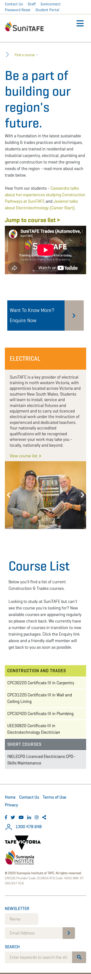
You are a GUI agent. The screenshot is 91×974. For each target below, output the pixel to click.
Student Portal (47, 10)
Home (10, 797)
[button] (40, 524)
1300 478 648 (28, 826)
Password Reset (18, 10)
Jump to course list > (32, 220)
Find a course (25, 55)
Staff (32, 4)
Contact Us (14, 4)
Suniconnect (51, 4)
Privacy (11, 805)
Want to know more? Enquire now (32, 315)
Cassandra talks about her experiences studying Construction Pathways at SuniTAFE (45, 195)
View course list (24, 456)
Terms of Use (54, 797)
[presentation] (8, 495)
